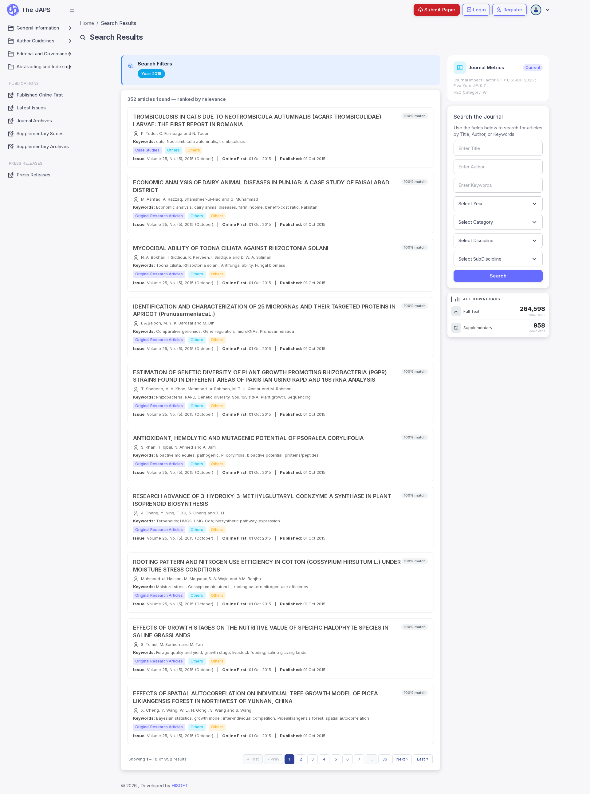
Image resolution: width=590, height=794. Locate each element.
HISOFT (179, 785)
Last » (423, 759)
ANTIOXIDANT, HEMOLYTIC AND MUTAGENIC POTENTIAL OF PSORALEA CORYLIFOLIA (248, 438)
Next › (402, 759)
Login (479, 10)
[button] (72, 10)
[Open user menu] (539, 9)
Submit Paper (440, 10)
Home (87, 23)
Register (513, 10)
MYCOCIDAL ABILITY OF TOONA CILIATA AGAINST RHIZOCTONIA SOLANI (230, 248)
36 (384, 759)
